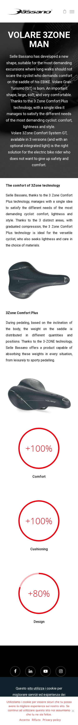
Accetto (24, 719)
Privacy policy (52, 719)
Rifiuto (36, 719)
